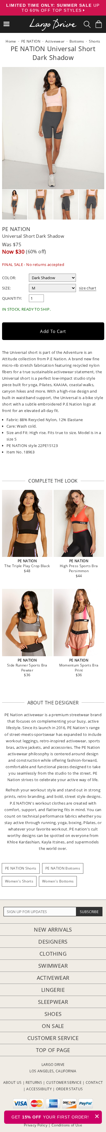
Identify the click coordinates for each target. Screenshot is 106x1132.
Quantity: (12, 298)
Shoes (53, 1013)
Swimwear (53, 965)
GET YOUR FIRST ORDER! (55, 1116)
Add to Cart (53, 331)
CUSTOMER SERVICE (64, 1082)
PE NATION (16, 228)
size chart (88, 288)
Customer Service (53, 1037)
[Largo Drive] (53, 20)
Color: (9, 277)
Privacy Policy (35, 1125)
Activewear (53, 977)
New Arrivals (53, 929)
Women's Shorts (19, 881)
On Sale (53, 1025)
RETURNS (34, 1082)
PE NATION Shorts (21, 868)
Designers (52, 941)
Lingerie (53, 989)
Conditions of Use (67, 1125)
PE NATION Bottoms (62, 868)
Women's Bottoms (58, 881)
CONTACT (94, 1082)
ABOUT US (12, 1082)
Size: (6, 288)
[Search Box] (87, 24)
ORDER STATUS (69, 1088)
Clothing (53, 953)
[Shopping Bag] (98, 24)
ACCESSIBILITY (39, 1088)
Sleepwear (53, 1001)
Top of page (53, 1050)
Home (11, 41)
